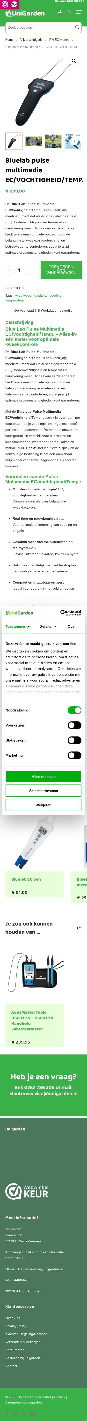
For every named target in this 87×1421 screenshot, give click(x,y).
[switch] (74, 725)
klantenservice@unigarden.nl (43, 1094)
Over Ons (12, 1318)
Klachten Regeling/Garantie (26, 1334)
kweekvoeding (25, 295)
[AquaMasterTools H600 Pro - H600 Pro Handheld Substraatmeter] (34, 974)
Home (9, 40)
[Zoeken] (77, 27)
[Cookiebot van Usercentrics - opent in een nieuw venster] (61, 613)
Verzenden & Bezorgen (23, 1342)
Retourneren (15, 1350)
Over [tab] (72, 626)
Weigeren (43, 805)
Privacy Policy (15, 1326)
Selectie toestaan (43, 791)
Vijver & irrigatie (31, 40)
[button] (74, 61)
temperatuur (14, 300)
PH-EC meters (59, 40)
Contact (11, 1366)
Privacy (59, 1397)
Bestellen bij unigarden (22, 1358)
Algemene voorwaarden (23, 1402)
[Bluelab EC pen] (34, 841)
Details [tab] (45, 626)
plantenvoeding (50, 295)
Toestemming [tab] (17, 626)
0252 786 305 (39, 1088)
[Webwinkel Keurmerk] (27, 1194)
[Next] (74, 141)
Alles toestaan (44, 776)
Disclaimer (43, 1397)
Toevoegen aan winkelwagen (61, 270)
